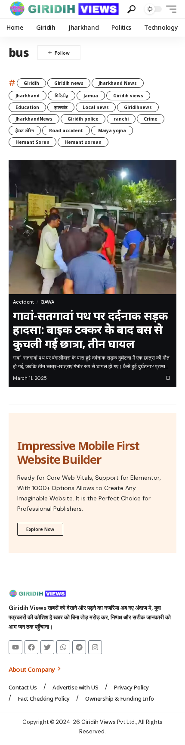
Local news (96, 107)
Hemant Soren (32, 142)
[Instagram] (95, 647)
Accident (23, 302)
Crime (150, 119)
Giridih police (83, 119)
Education (27, 107)
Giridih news (68, 83)
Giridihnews (138, 107)
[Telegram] (79, 647)
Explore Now (40, 529)
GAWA (47, 302)
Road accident (66, 130)
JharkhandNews (33, 119)
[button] (131, 9)
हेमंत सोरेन (24, 130)
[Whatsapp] (63, 647)
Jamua (90, 96)
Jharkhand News (118, 83)
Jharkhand (27, 96)
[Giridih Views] (64, 9)
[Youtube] (15, 647)
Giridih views (128, 96)
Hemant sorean (83, 142)
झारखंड (61, 107)
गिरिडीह (61, 96)
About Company (32, 669)
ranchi (121, 119)
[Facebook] (31, 647)
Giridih (31, 83)
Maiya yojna (112, 130)
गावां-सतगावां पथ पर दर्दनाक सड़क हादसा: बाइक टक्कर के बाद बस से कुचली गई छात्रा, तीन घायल (90, 329)
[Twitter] (47, 647)
